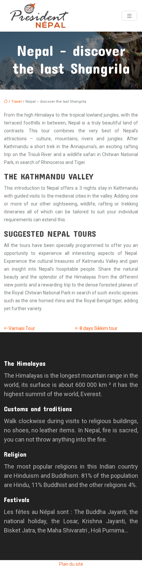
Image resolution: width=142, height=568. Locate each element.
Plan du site (71, 564)
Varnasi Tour (22, 328)
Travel (16, 101)
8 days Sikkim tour (99, 328)
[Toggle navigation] (129, 16)
